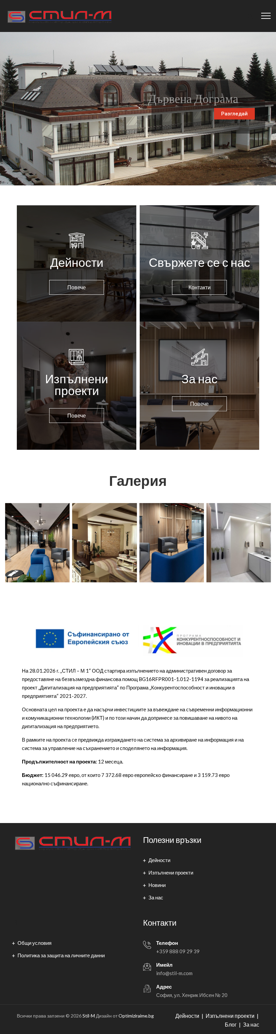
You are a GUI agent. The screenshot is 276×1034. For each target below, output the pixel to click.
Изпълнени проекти (170, 872)
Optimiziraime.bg (136, 1016)
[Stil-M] (59, 16)
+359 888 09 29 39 (178, 951)
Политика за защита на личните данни (61, 955)
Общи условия (34, 943)
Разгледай (234, 114)
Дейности (159, 860)
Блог (231, 1024)
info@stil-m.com (174, 973)
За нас (155, 897)
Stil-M (88, 1016)
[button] (76, 287)
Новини (157, 885)
